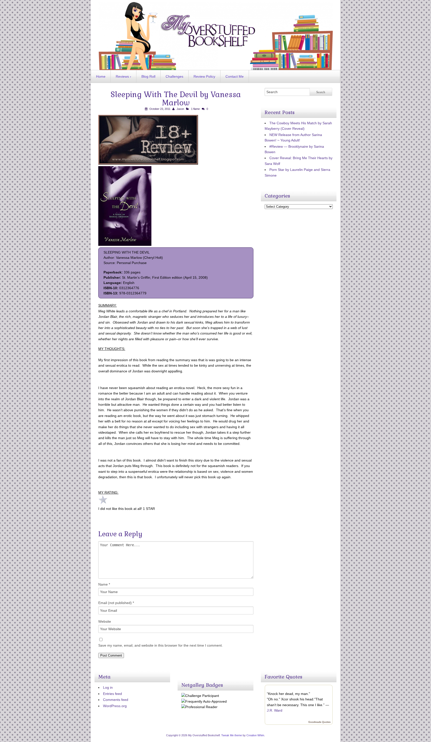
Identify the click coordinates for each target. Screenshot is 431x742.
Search (320, 92)
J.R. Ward (274, 710)
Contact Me (234, 76)
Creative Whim (255, 735)
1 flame (195, 108)
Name (104, 584)
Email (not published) (116, 603)
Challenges (174, 76)
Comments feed (115, 700)
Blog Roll (148, 76)
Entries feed (112, 694)
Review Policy (204, 76)
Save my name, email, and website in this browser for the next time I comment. (160, 645)
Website (104, 621)
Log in (108, 687)
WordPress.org (115, 706)
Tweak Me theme (231, 735)
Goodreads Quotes (319, 722)
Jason (180, 108)
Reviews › (123, 76)
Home (101, 76)
